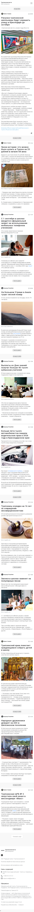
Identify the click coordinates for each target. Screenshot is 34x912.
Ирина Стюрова (7, 13)
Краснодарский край (14, 128)
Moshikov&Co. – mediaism (17, 904)
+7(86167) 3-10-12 (8, 875)
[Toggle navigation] (31, 3)
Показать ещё (17, 836)
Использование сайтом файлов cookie (12, 865)
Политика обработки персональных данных (13, 861)
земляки (4, 128)
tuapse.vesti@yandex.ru (9, 878)
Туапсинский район (13, 129)
